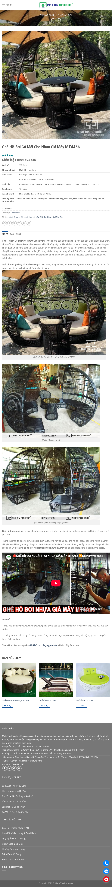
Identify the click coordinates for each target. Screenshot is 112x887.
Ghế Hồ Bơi (65, 15)
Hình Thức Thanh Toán (13, 859)
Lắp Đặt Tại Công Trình (13, 806)
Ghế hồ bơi (13, 217)
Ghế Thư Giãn (58, 217)
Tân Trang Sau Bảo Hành (14, 801)
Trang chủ (47, 15)
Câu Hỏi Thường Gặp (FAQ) (16, 827)
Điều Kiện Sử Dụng (11, 854)
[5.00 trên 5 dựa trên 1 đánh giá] (56, 155)
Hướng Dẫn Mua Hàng (13, 849)
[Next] (110, 688)
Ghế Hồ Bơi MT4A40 (85, 700)
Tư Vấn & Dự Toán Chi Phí (15, 812)
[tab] (5, 234)
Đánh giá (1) (15, 234)
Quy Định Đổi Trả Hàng (14, 838)
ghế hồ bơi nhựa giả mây (29, 217)
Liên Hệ (7, 706)
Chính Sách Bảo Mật (12, 843)
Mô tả (5, 234)
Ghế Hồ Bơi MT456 (47, 700)
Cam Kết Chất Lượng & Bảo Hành (19, 833)
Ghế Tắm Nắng (46, 217)
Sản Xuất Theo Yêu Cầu (14, 785)
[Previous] (2, 688)
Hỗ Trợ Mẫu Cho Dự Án (14, 790)
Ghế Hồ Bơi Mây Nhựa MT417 (15, 700)
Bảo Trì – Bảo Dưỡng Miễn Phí (17, 796)
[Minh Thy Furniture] (56, 5)
